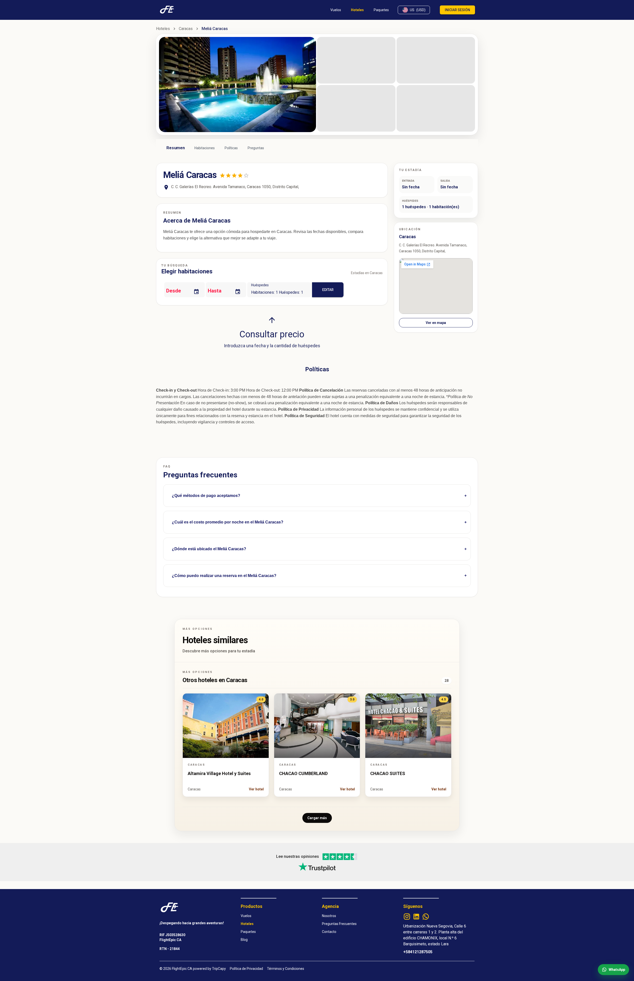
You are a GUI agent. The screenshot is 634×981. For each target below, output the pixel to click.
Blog (244, 940)
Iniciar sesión (457, 10)
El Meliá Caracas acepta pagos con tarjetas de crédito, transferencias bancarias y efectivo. (246, 500)
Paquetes (248, 932)
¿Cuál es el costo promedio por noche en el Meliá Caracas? (227, 522)
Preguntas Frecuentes (339, 924)
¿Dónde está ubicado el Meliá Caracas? (209, 549)
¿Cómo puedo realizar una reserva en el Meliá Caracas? (224, 576)
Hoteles (163, 28)
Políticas (231, 148)
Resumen (175, 147)
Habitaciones (204, 148)
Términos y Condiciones (285, 969)
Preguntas (256, 148)
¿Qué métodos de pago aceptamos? (206, 495)
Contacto (329, 932)
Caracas (186, 28)
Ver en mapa (436, 323)
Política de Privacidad (246, 969)
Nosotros (329, 916)
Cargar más (317, 818)
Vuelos (246, 916)
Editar (328, 290)
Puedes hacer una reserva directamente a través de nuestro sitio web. (228, 580)
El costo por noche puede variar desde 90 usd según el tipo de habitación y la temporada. (245, 527)
